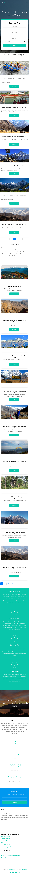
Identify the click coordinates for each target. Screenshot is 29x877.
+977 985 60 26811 (7, 852)
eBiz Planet (24, 869)
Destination (14, 26)
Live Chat (5, 857)
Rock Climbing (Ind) (5, 836)
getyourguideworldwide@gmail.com (11, 855)
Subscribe (14, 802)
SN (4, 2)
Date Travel (14, 38)
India (2, 824)
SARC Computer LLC (12, 869)
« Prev (2, 239)
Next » (25, 239)
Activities (14, 32)
